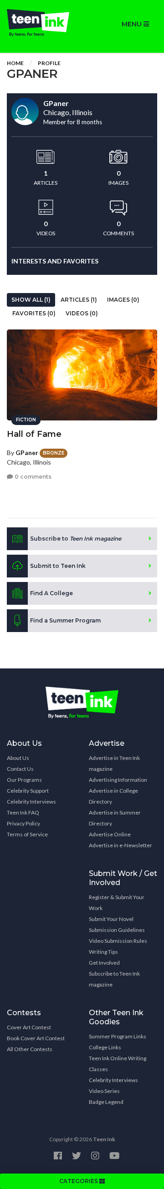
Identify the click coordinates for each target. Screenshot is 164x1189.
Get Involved (104, 962)
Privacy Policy (23, 823)
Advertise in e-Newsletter (120, 845)
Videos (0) (82, 313)
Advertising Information (118, 779)
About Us (18, 757)
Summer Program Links (117, 1036)
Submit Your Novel (111, 919)
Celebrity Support (28, 790)
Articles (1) (79, 299)
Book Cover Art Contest (36, 1038)
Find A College (51, 593)
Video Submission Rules (118, 940)
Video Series (104, 1091)
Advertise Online (110, 834)
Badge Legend (106, 1101)
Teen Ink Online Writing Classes (117, 1064)
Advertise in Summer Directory (115, 818)
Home (15, 63)
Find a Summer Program (65, 620)
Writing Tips (103, 951)
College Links (105, 1047)
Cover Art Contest (29, 1027)
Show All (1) (31, 299)
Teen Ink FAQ (23, 812)
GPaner (26, 452)
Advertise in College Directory (113, 796)
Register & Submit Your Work (116, 902)
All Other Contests (29, 1049)
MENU (133, 24)
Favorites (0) (34, 313)
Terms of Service (27, 834)
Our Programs (24, 779)
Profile (49, 63)
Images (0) (123, 299)
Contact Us (20, 768)
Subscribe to (75, 538)
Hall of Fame (34, 434)
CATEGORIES (79, 1181)
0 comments (32, 476)
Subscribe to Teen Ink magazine (114, 979)
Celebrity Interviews (31, 801)
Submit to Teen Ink (58, 565)
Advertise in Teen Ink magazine (114, 763)
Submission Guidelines (117, 929)
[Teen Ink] (41, 22)
